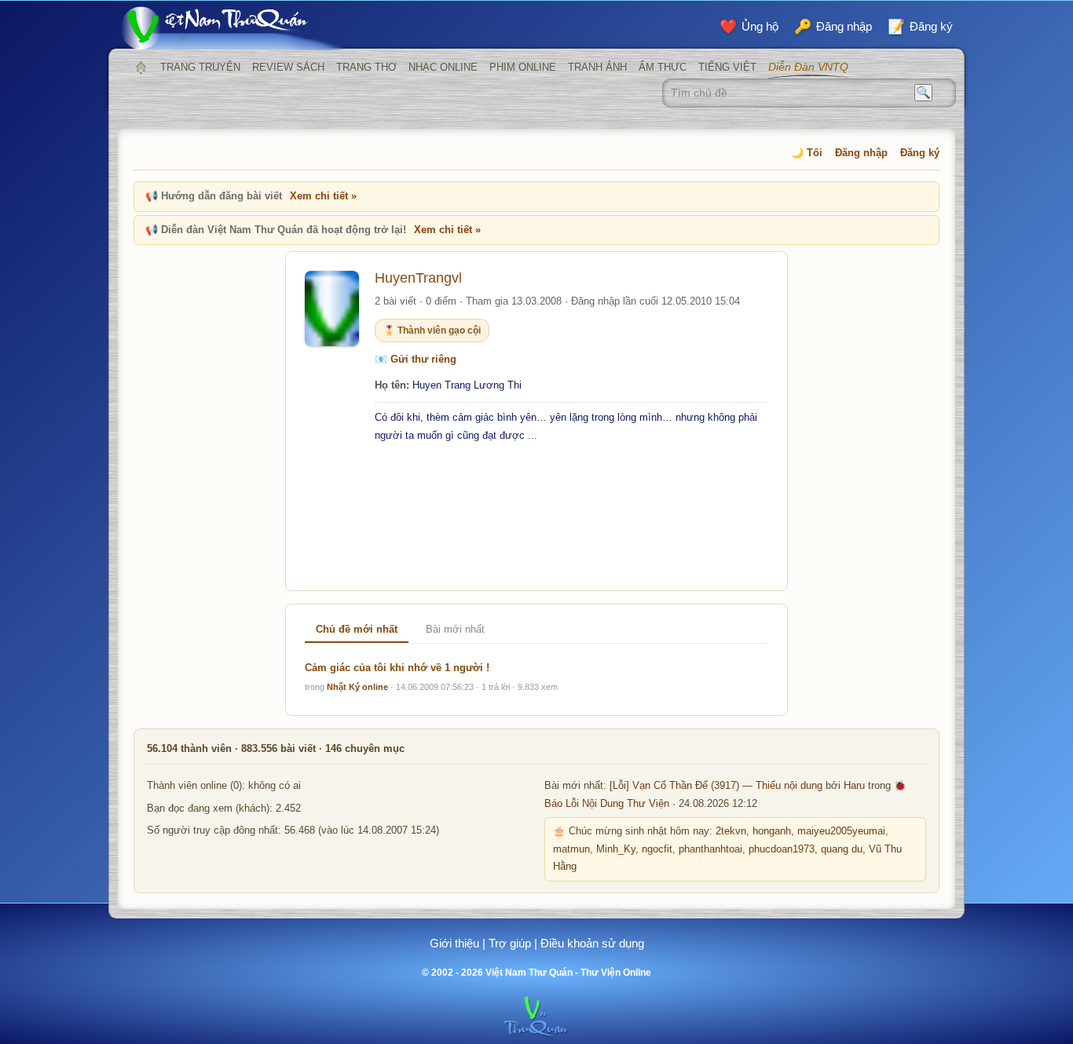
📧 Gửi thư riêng (415, 359)
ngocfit (657, 849)
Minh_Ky (615, 849)
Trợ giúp (510, 943)
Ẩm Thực (663, 67)
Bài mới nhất (455, 629)
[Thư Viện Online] (234, 27)
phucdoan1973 (782, 849)
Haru (854, 785)
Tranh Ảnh (597, 67)
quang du (841, 849)
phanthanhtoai (710, 849)
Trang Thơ (366, 67)
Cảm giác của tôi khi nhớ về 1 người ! (397, 667)
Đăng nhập (861, 153)
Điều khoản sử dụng (592, 943)
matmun (571, 849)
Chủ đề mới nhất (356, 629)
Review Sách (288, 67)
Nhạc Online (443, 67)
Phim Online (522, 67)
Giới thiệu (454, 943)
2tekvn (731, 831)
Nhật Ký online (357, 687)
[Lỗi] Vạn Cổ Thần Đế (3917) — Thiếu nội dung (716, 785)
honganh (772, 831)
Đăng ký (919, 153)
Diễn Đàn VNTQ (808, 66)
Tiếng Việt (727, 67)
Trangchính (140, 67)
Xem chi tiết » (323, 196)
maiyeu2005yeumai (841, 831)
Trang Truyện (200, 67)
